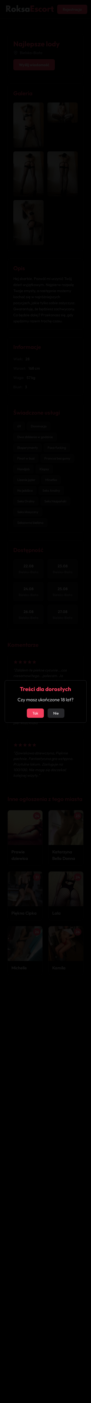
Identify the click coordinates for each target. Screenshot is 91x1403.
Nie (56, 713)
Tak (35, 713)
